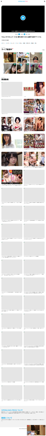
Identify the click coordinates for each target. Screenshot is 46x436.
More (44, 49)
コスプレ (8, 43)
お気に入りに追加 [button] (5, 40)
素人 (36, 43)
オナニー (3, 43)
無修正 (32, 43)
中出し (21, 43)
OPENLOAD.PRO (24, 428)
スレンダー (13, 43)
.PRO (23, 1)
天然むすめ (28, 43)
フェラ (17, 43)
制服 (24, 43)
